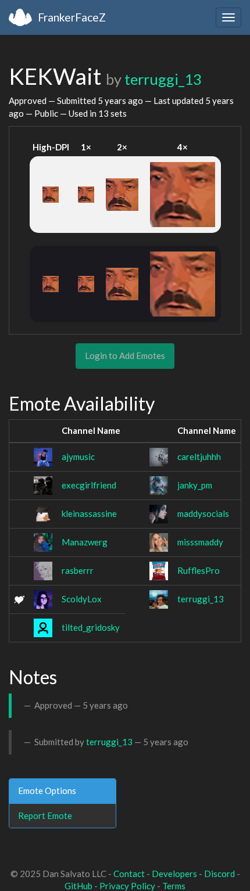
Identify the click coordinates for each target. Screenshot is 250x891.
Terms (173, 886)
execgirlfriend (89, 485)
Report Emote (45, 815)
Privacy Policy (127, 886)
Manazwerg (85, 542)
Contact (129, 873)
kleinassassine (89, 513)
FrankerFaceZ (72, 17)
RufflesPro (198, 570)
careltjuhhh (199, 456)
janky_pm (194, 485)
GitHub (78, 886)
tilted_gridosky (91, 627)
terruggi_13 (163, 79)
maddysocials (203, 513)
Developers (174, 873)
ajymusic (78, 456)
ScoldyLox (82, 599)
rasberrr (78, 570)
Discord (219, 873)
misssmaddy (200, 542)
